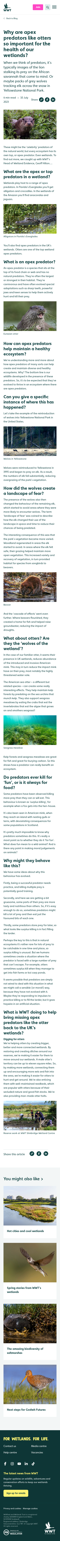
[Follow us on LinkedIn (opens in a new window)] (26, 1463)
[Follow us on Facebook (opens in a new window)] (5, 1463)
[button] (41, 99)
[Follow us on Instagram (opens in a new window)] (12, 1463)
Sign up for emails (15, 1493)
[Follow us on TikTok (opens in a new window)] (33, 1463)
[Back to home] (50, 1519)
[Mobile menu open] (54, 8)
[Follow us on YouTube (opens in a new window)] (19, 1463)
